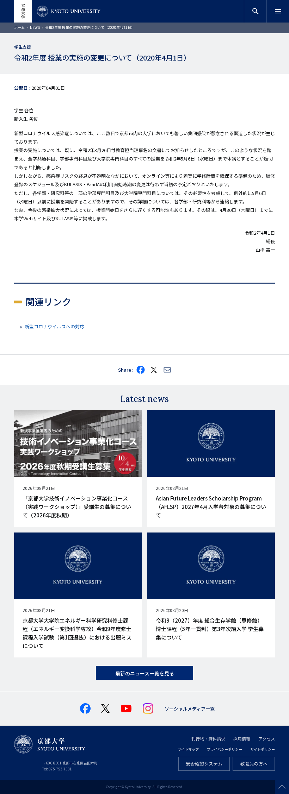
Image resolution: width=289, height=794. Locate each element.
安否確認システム (204, 763)
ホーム (19, 27)
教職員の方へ (254, 763)
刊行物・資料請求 (208, 739)
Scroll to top (282, 787)
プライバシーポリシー (224, 749)
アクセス (266, 739)
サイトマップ (188, 749)
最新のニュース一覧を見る (144, 673)
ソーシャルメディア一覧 (190, 708)
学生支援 (22, 47)
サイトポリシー (262, 749)
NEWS (35, 27)
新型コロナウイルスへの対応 (54, 326)
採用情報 (241, 739)
